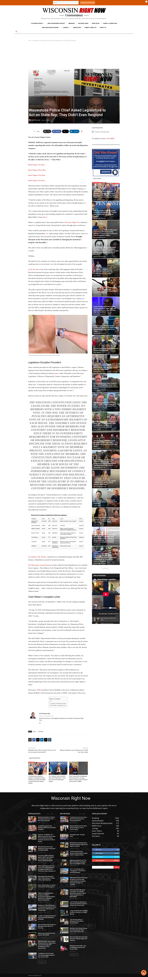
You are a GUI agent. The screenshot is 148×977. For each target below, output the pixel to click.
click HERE (110, 138)
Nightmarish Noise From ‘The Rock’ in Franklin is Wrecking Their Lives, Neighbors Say (78, 862)
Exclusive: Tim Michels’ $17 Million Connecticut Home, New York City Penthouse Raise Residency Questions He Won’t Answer (46, 838)
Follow (117, 853)
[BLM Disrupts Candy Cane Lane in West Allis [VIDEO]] (32, 935)
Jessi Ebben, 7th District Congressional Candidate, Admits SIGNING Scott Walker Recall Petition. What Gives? (104, 481)
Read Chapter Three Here (37, 170)
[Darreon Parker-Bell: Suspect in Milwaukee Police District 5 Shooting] (32, 927)
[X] (38, 739)
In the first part (33, 269)
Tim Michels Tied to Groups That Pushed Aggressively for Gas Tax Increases (46, 955)
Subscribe (116, 860)
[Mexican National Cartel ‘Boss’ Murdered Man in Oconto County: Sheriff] (64, 828)
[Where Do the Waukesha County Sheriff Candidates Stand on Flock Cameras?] (106, 498)
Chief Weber (40, 731)
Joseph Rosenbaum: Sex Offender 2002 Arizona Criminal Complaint (47, 827)
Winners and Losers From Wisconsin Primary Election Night (105, 349)
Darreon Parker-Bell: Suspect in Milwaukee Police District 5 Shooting (47, 926)
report (56, 373)
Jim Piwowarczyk (36, 120)
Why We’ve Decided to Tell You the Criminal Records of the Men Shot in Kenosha (46, 819)
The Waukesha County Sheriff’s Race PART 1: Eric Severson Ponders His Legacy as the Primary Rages (105, 443)
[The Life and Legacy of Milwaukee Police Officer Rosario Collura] (64, 922)
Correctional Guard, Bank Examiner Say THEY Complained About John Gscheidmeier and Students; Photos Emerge (105, 385)
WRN (39, 690)
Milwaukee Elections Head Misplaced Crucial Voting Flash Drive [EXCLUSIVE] (46, 848)
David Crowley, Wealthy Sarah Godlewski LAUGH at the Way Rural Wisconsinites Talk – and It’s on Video (105, 328)
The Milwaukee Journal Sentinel (39, 565)
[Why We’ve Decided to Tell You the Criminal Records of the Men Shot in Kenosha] (32, 819)
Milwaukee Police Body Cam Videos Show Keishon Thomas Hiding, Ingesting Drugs (46, 878)
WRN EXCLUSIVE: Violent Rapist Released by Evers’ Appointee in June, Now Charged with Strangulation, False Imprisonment (47, 945)
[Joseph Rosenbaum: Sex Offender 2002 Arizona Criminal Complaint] (32, 828)
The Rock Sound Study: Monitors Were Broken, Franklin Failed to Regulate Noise (78, 853)
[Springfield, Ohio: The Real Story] (64, 837)
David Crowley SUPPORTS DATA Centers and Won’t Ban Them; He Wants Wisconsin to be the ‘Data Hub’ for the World (104, 309)
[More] (82, 131)
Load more (105, 568)
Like (118, 849)
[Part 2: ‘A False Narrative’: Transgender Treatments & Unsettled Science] (64, 871)
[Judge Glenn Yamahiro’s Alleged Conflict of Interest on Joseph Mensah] (64, 913)
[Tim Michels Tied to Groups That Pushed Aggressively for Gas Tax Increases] (32, 956)
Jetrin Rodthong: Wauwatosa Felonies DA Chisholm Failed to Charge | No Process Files (78, 903)
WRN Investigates (45, 105)
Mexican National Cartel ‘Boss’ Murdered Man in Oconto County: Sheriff (78, 827)
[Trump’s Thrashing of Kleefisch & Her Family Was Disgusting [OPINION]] (32, 918)
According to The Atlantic (37, 557)
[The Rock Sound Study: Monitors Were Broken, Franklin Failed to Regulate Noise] (64, 854)
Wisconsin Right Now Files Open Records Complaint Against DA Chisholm (79, 938)
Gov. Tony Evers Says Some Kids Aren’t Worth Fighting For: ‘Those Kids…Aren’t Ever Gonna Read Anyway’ (104, 213)
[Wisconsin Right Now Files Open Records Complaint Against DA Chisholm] (64, 939)
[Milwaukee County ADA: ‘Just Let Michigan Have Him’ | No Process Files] (64, 948)
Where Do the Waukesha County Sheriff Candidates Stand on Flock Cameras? (105, 501)
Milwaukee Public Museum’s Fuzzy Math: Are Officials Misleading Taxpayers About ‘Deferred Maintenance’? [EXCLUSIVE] (78, 893)
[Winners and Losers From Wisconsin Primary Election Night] (106, 344)
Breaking (39, 105)
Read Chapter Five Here (36, 180)
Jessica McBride (97, 199)
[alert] (106, 132)
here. (45, 217)
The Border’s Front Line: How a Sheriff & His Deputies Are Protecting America (78, 819)
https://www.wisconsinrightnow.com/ (46, 715)
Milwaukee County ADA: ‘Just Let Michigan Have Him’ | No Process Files (78, 947)
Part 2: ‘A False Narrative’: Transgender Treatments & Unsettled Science (77, 870)
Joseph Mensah (36, 40)
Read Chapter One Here (36, 165)
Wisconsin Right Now (72, 222)
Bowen (34, 731)
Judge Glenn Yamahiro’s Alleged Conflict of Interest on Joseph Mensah (79, 912)
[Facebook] (40, 722)
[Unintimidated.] (74, 12)
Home (29, 40)
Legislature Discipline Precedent (58, 703)
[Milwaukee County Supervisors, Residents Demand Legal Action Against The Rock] (64, 845)
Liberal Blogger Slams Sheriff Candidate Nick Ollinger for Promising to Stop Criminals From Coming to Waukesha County (104, 462)
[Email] (45, 739)
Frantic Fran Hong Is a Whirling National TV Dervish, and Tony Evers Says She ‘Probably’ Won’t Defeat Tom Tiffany (105, 520)
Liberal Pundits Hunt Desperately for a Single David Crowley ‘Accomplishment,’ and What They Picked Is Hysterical (104, 290)
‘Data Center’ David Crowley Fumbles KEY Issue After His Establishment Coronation (103, 271)
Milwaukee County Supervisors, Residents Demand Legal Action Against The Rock (79, 844)
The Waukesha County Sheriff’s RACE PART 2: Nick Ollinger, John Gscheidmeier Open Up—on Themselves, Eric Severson (104, 424)
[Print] (30, 739)
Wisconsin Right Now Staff (99, 218)
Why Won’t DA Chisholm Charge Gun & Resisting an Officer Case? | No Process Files (78, 930)
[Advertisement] (74, 55)
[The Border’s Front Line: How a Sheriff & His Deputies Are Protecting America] (64, 819)
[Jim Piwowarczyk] (30, 120)
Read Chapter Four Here (36, 175)
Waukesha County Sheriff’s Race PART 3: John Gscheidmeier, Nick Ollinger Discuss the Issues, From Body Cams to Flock (104, 405)
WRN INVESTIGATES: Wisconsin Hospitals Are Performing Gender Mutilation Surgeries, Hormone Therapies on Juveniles (79, 881)
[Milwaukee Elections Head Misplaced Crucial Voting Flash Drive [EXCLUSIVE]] (32, 849)
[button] (16, 32)
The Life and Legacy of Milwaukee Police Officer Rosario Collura (77, 921)
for (47, 233)
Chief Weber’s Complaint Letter (58, 705)
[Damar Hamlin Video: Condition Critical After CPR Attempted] (32, 887)
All (48, 813)
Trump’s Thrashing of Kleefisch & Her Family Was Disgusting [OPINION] (47, 917)
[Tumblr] (49, 739)
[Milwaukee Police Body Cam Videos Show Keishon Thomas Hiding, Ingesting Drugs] (32, 879)
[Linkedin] (42, 739)
